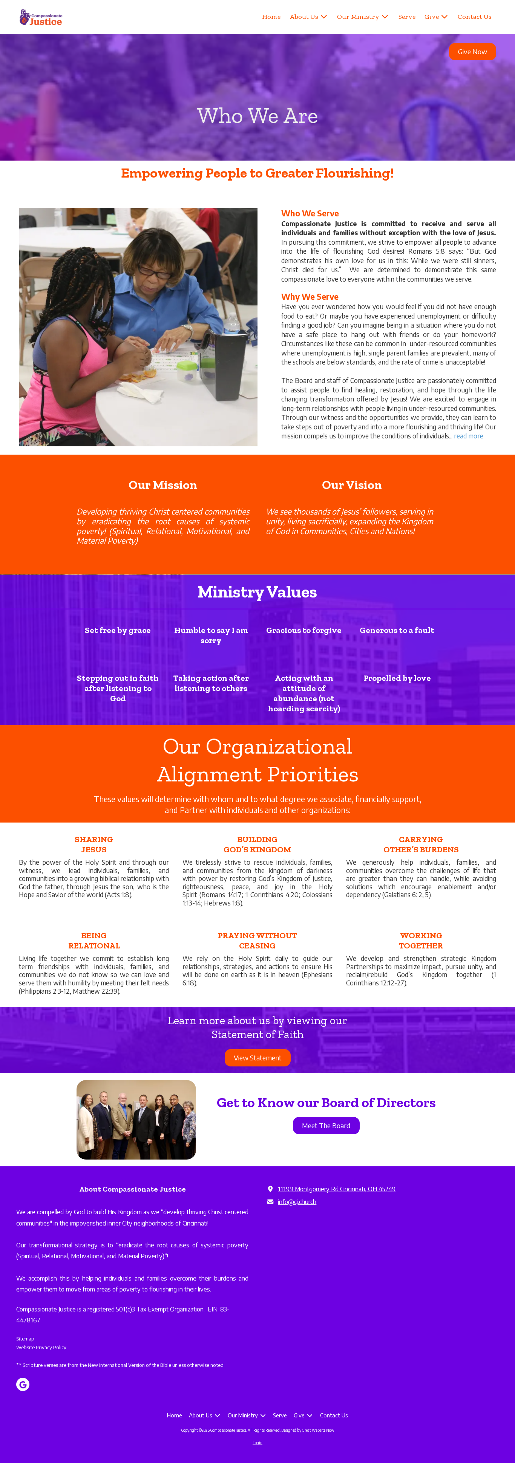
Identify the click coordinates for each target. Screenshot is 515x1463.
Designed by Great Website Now (307, 1430)
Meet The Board (326, 1125)
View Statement (258, 1057)
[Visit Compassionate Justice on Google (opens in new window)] (22, 1384)
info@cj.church (297, 1202)
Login (257, 1442)
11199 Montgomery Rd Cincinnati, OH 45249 (336, 1189)
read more (468, 436)
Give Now (472, 51)
